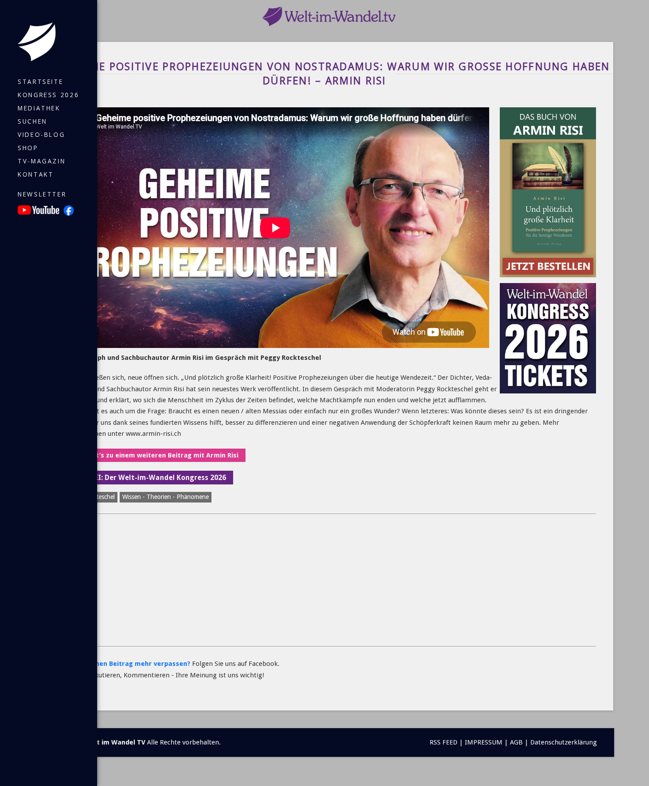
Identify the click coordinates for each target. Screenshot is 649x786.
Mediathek (39, 108)
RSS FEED (443, 742)
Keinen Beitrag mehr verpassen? (138, 664)
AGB (516, 742)
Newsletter (42, 194)
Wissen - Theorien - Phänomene (165, 496)
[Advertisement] (326, 580)
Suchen (32, 121)
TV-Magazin (41, 161)
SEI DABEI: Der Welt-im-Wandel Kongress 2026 (147, 477)
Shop (28, 148)
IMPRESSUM (483, 742)
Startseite (40, 82)
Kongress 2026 (48, 95)
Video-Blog (41, 135)
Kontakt (35, 174)
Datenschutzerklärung (563, 742)
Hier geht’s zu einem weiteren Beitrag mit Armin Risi (153, 455)
